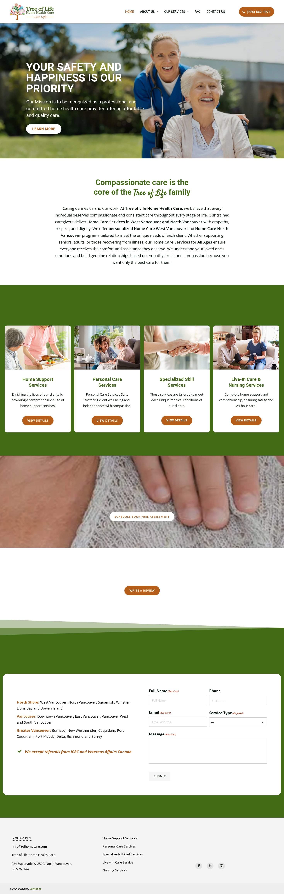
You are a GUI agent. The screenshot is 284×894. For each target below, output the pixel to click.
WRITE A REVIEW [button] (142, 590)
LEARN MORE (43, 129)
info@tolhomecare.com (30, 846)
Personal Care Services (119, 846)
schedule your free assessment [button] (142, 516)
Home (129, 12)
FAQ (197, 12)
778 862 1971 (22, 838)
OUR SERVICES (174, 12)
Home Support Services (120, 838)
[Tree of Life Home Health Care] (32, 11)
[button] (198, 866)
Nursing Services (115, 870)
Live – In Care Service (118, 862)
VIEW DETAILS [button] (37, 420)
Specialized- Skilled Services (123, 854)
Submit (160, 776)
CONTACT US (216, 12)
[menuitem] (129, 11)
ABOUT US (147, 12)
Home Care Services (171, 242)
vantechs (35, 888)
